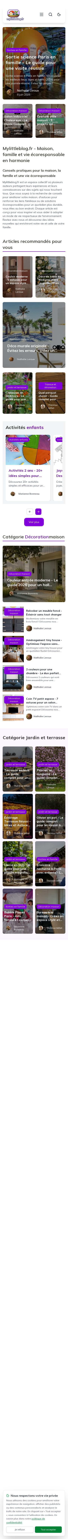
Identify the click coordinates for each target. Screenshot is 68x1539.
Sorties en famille (17, 50)
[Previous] (30, 511)
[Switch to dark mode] (59, 14)
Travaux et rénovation (50, 386)
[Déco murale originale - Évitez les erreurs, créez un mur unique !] (34, 335)
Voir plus (34, 522)
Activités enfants (18, 439)
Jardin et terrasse (16, 387)
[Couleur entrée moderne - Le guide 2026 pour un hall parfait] (34, 574)
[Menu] (41, 14)
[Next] (38, 511)
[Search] (50, 14)
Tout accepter (48, 1529)
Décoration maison (16, 110)
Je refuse (20, 1529)
